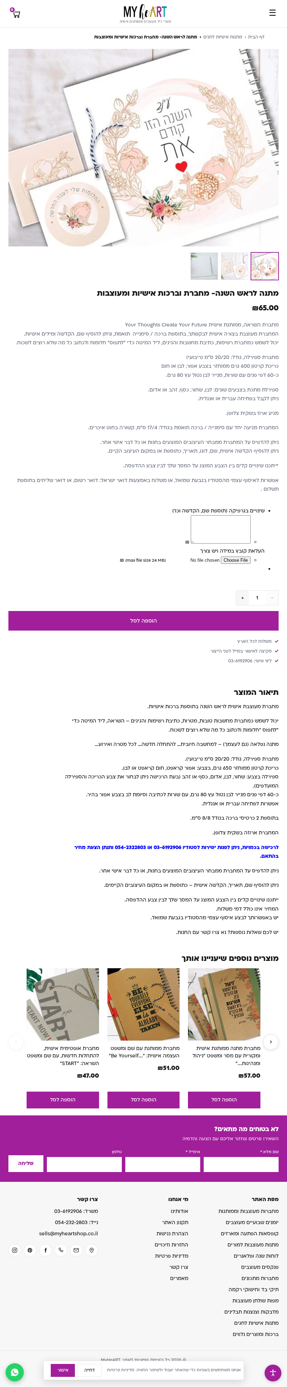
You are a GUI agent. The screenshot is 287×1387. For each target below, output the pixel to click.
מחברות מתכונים (260, 1278)
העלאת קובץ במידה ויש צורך (232, 551)
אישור (62, 1370)
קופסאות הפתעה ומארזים (250, 1233)
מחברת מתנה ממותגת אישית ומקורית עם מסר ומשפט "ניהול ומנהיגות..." (226, 1056)
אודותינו (179, 1211)
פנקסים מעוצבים (260, 1267)
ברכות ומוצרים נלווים (256, 1334)
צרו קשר (178, 1267)
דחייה (89, 1370)
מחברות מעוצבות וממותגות (248, 1211)
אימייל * (193, 1152)
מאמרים (179, 1278)
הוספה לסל (143, 620)
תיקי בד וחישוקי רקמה (254, 1289)
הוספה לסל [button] (224, 1100)
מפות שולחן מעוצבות (255, 1301)
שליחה (26, 1163)
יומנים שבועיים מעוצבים (252, 1222)
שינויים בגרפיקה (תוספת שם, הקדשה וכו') (218, 511)
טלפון (117, 1152)
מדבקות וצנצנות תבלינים (251, 1312)
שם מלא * (269, 1152)
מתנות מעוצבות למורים (253, 1245)
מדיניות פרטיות (171, 1256)
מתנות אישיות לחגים (222, 37)
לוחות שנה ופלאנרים (256, 1256)
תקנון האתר (175, 1222)
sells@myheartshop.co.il (68, 1233)
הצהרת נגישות (172, 1233)
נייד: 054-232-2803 (76, 1222)
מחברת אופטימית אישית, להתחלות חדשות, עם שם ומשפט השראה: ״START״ (63, 1056)
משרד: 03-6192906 (76, 1211)
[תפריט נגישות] (273, 1373)
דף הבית (256, 37)
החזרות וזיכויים (171, 1245)
